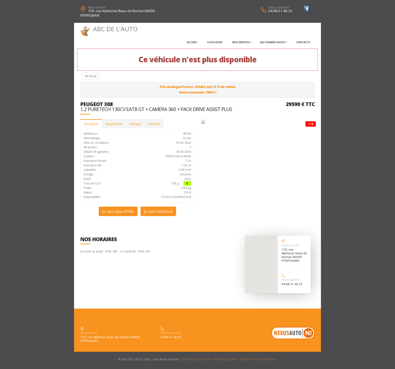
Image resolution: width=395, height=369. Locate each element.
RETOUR (90, 76)
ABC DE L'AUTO (115, 29)
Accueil (192, 42)
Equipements (114, 124)
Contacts (303, 42)
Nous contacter (278, 7)
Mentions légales (225, 359)
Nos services (241, 42)
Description (91, 124)
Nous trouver (97, 7)
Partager (135, 124)
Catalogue (214, 42)
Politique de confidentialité (257, 359)
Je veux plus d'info (118, 211)
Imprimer (154, 124)
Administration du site (197, 359)
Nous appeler (290, 280)
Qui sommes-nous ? (273, 42)
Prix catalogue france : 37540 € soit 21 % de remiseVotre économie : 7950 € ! (197, 89)
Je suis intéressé (158, 211)
